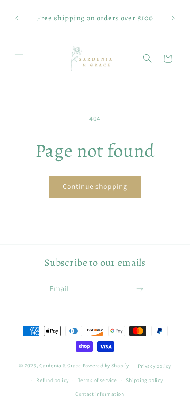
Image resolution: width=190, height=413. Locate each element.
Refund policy (52, 380)
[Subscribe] (139, 289)
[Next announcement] (173, 18)
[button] (18, 58)
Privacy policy (154, 365)
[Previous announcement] (17, 18)
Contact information (99, 393)
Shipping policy (144, 380)
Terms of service (97, 380)
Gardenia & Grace (60, 365)
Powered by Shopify (106, 365)
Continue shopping (95, 186)
